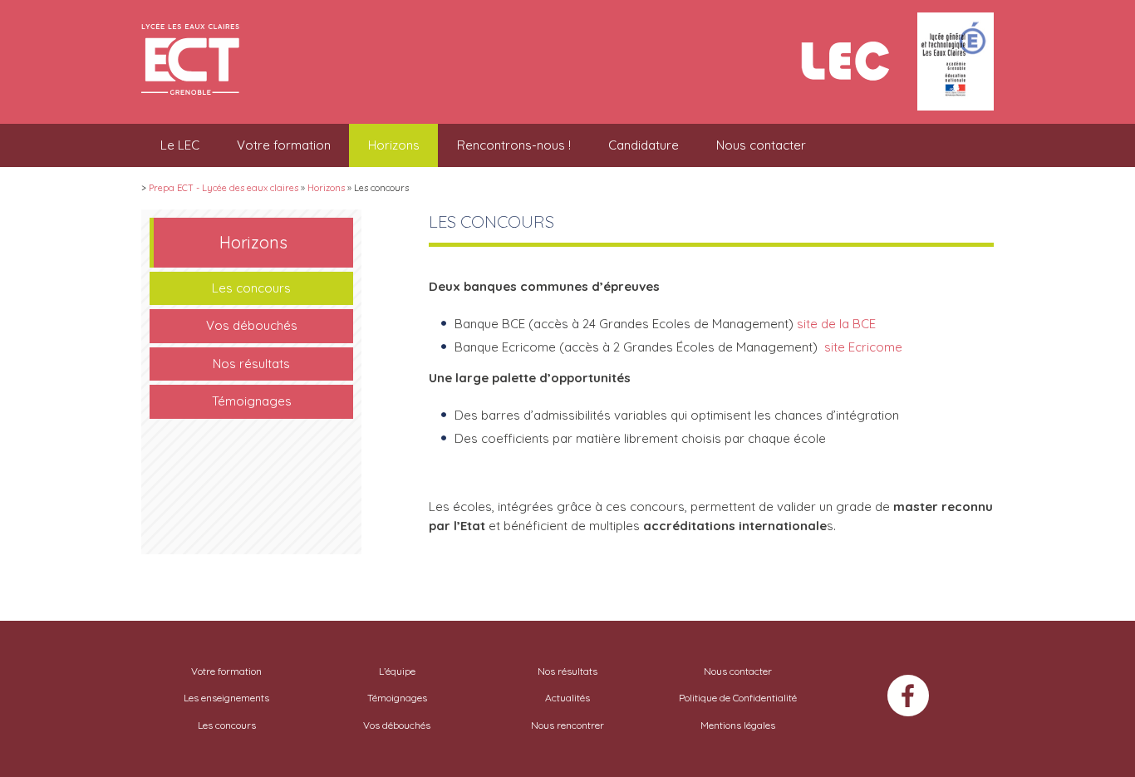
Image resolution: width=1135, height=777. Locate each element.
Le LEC (179, 145)
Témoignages (252, 401)
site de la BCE (836, 324)
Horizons (394, 145)
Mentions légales (737, 725)
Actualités (567, 697)
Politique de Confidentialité (738, 697)
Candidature (643, 145)
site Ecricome (861, 347)
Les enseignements (226, 697)
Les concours (251, 288)
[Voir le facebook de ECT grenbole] (908, 698)
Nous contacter (761, 145)
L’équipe (397, 671)
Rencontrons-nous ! (514, 145)
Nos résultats (251, 363)
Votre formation (284, 145)
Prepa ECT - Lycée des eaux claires (223, 188)
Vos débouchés (251, 325)
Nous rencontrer (567, 725)
